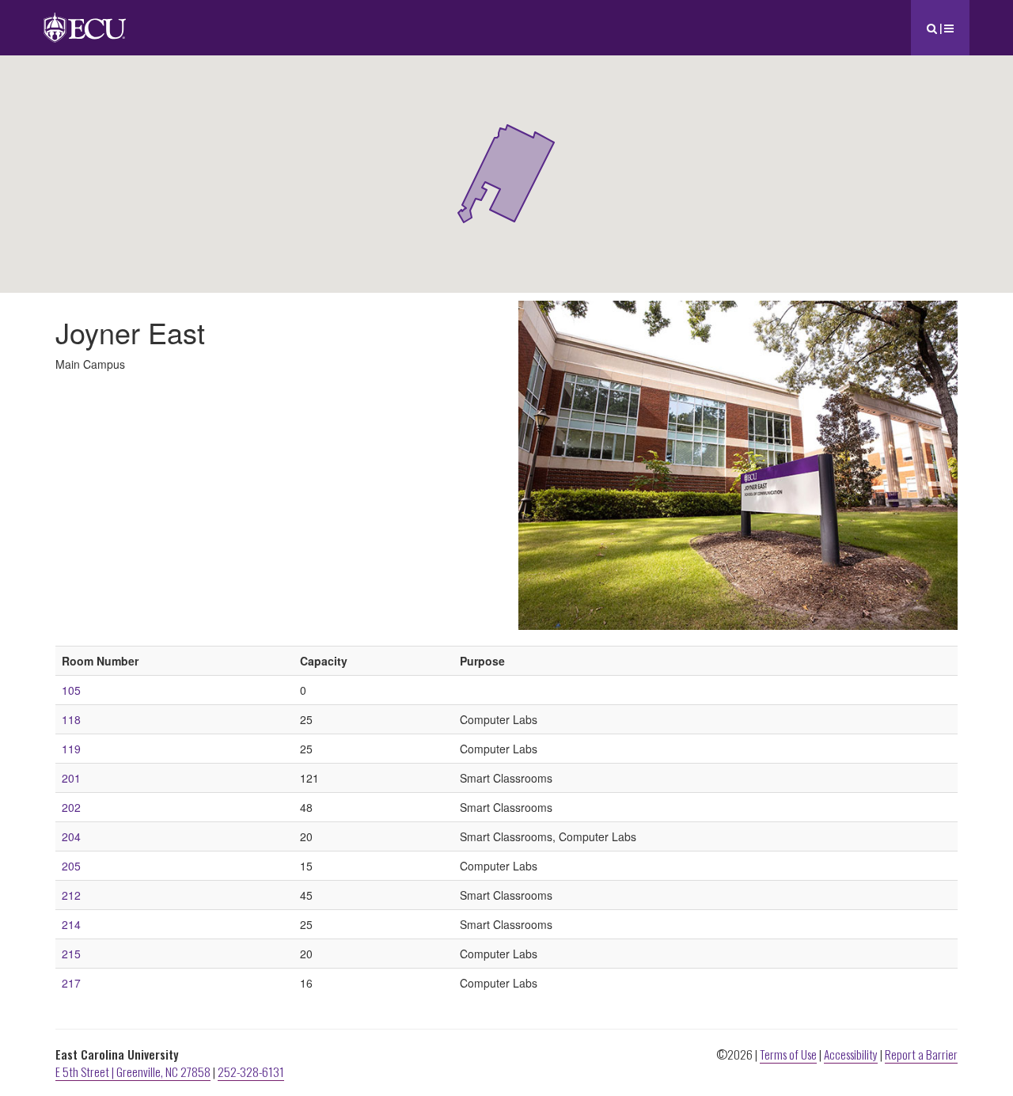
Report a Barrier (921, 1054)
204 (71, 836)
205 (71, 866)
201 (71, 778)
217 (71, 983)
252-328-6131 (251, 1071)
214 (71, 924)
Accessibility (851, 1054)
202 (71, 807)
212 (71, 895)
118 (71, 719)
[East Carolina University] (85, 19)
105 (71, 690)
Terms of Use (788, 1054)
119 (71, 749)
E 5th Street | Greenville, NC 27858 (133, 1071)
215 (71, 953)
